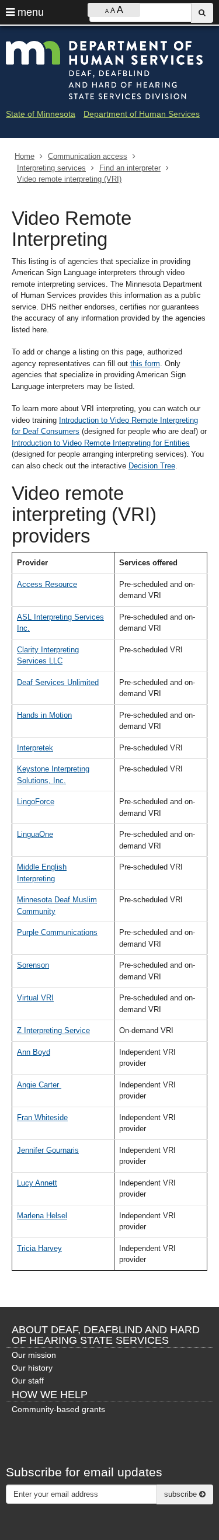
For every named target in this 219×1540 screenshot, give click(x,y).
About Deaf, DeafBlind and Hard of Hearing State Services (106, 1335)
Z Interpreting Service (53, 1030)
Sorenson (33, 965)
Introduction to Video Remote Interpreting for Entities (101, 443)
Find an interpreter (130, 168)
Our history (32, 1367)
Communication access (87, 156)
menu (29, 12)
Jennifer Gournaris (48, 1150)
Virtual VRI (35, 997)
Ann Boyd (33, 1052)
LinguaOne (35, 834)
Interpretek (35, 747)
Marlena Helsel (42, 1215)
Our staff (28, 1380)
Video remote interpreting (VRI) (69, 179)
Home (24, 156)
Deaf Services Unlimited (58, 682)
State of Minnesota (40, 114)
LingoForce (35, 801)
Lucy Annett (37, 1183)
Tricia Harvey (39, 1248)
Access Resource (47, 584)
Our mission (34, 1355)
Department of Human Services (142, 114)
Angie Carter (39, 1084)
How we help (50, 1394)
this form (145, 363)
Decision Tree (151, 465)
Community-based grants (58, 1409)
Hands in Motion (44, 715)
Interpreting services (51, 168)
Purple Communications (57, 932)
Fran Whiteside (42, 1117)
